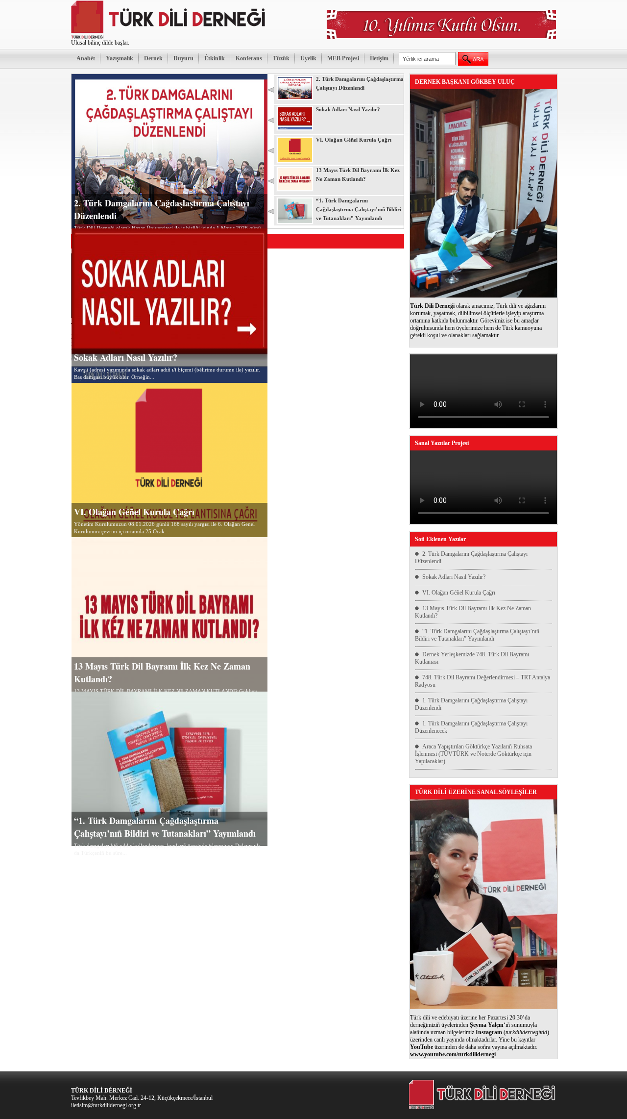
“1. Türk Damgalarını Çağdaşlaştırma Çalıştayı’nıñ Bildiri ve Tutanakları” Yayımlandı (165, 827)
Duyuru (183, 58)
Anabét (85, 58)
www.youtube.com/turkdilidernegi (453, 1054)
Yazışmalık (119, 58)
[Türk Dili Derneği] (169, 37)
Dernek (153, 58)
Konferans (249, 58)
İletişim (379, 58)
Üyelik (308, 58)
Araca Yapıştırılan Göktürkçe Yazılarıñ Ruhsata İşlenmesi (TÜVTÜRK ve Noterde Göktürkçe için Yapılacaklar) (473, 754)
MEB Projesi (343, 58)
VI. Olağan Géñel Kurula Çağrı (134, 511)
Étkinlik (214, 58)
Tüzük (281, 58)
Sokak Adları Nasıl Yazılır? (125, 357)
